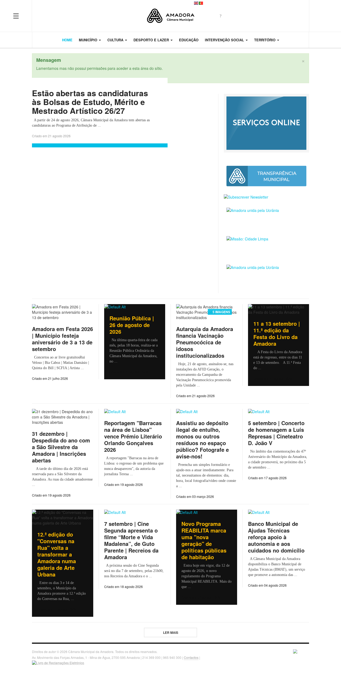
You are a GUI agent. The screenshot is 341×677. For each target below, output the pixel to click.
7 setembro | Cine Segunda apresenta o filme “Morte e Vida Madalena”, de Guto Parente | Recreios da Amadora (131, 540)
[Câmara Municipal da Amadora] (171, 16)
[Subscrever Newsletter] (266, 197)
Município (88, 39)
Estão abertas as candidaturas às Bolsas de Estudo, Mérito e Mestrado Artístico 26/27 (90, 101)
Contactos (191, 657)
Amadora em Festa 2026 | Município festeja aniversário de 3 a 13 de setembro (62, 339)
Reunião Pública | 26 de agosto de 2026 (131, 324)
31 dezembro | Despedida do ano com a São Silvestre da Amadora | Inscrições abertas (61, 447)
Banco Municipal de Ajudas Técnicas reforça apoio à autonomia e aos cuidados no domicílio (276, 537)
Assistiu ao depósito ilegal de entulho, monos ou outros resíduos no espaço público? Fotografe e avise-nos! (202, 439)
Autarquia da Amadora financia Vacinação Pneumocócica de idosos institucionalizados (204, 342)
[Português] (201, 2)
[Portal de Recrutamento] (266, 218)
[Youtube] (277, 16)
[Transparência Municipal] (266, 176)
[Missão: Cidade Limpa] (266, 246)
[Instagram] (287, 16)
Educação (188, 39)
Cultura (115, 39)
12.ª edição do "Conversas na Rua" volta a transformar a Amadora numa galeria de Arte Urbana (56, 554)
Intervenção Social (225, 39)
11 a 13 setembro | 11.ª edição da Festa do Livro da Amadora (276, 333)
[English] (196, 2)
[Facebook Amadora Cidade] (268, 16)
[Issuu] (296, 16)
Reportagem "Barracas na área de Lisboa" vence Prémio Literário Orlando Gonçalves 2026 (133, 436)
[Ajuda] (221, 16)
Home (67, 39)
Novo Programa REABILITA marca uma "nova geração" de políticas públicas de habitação (203, 540)
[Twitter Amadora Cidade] (248, 16)
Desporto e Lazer (151, 39)
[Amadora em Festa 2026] (266, 275)
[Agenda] (239, 16)
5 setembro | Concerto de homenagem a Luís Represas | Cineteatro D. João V (276, 433)
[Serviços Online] (266, 122)
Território (265, 39)
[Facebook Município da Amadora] (258, 16)
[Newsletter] (229, 16)
